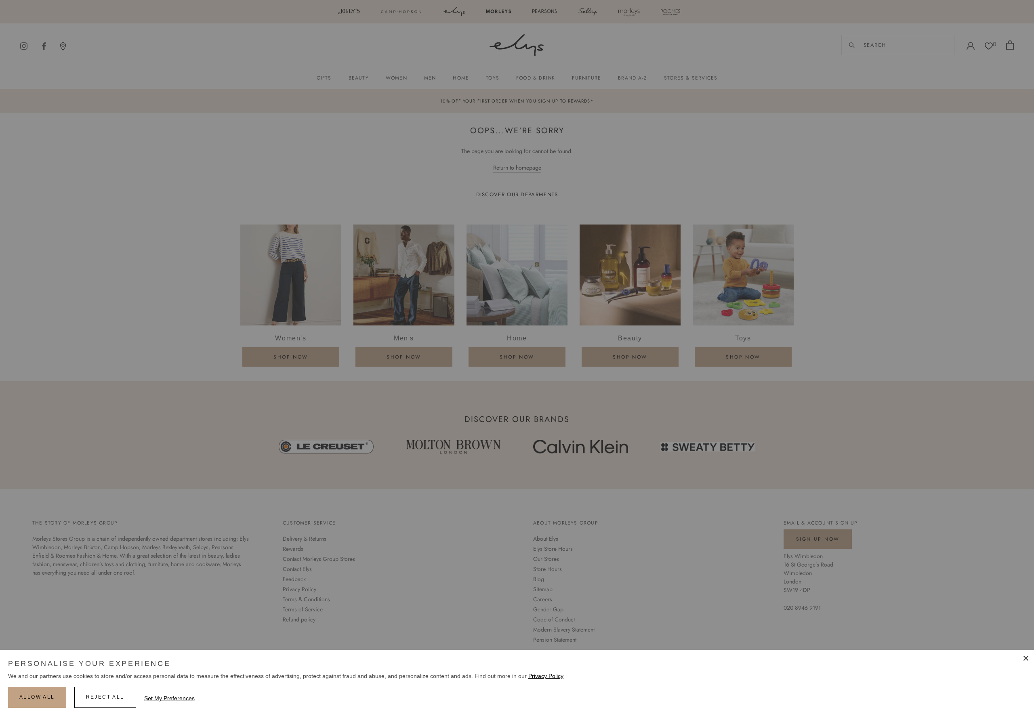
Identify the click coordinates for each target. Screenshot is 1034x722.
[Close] (1026, 658)
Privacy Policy (545, 676)
